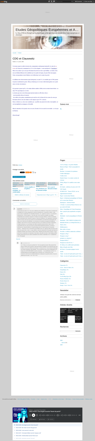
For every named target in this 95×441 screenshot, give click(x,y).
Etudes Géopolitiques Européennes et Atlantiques (47, 30)
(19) (65, 278)
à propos (51, 419)
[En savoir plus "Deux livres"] (71, 319)
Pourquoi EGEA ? (64, 240)
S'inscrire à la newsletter (19, 177)
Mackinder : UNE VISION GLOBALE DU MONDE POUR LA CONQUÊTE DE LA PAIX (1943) (70, 222)
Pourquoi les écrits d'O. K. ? (66, 242)
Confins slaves (63, 175)
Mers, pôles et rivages (65, 229)
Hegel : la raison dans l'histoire (67, 196)
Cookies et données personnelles (78, 399)
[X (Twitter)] (51, 1)
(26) (63, 272)
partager (43, 419)
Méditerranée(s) (63, 227)
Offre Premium (68, 399)
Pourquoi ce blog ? (64, 233)
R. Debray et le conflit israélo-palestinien (69, 245)
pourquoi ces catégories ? (66, 238)
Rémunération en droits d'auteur (58, 399)
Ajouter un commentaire (25, 203)
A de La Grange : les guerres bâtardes (69, 164)
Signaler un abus (44, 399)
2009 (61, 340)
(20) (65, 276)
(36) (66, 267)
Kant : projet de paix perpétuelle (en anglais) (70, 211)
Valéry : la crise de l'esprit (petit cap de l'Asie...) (71, 253)
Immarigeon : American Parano (67, 202)
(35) (64, 269)
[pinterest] (54, 1)
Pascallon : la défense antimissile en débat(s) (70, 231)
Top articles (33, 399)
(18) (66, 285)
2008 (61, 345)
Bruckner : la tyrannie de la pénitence (69, 171)
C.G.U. (50, 399)
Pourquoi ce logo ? (64, 236)
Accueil (14, 52)
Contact (19, 52)
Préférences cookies (88, 399)
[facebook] (49, 1)
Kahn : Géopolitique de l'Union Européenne (70, 209)
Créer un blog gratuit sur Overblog (24, 399)
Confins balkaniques (65, 173)
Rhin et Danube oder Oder (66, 247)
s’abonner (34, 419)
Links (61, 213)
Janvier (63, 342)
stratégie (20, 165)
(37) (64, 265)
